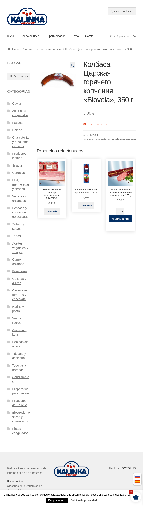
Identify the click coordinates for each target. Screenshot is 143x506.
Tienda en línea (29, 36)
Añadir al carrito (120, 218)
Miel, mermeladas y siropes (20, 185)
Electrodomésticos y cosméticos (21, 417)
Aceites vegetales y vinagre (20, 248)
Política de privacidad (84, 500)
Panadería (19, 271)
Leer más (52, 211)
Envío (75, 36)
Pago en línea (16, 481)
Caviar (16, 103)
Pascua (17, 122)
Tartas (16, 236)
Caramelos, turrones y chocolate (20, 295)
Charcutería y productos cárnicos (42, 49)
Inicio (10, 36)
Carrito (89, 36)
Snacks (17, 165)
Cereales (18, 173)
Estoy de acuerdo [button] (57, 500)
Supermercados (55, 36)
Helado (17, 130)
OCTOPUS (129, 468)
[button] (72, 65)
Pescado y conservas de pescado (20, 212)
